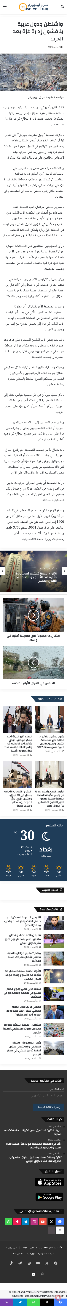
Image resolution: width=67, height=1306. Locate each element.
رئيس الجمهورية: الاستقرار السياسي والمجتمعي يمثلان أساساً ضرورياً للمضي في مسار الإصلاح (24, 1048)
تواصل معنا (18, 1254)
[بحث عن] (62, 8)
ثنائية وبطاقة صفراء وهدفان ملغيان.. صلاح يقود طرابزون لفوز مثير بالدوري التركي (23, 939)
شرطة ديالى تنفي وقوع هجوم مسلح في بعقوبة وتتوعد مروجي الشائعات (35, 577)
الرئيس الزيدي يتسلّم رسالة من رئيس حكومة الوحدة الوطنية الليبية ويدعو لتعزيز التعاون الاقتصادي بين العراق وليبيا (49, 798)
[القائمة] (5, 8)
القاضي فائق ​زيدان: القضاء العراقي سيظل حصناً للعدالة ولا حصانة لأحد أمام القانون (23, 1011)
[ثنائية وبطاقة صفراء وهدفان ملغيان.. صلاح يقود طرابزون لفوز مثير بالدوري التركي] (54, 941)
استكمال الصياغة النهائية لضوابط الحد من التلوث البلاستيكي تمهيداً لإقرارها (22, 1028)
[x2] (60, 1230)
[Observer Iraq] (33, 7)
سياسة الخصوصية (46, 1254)
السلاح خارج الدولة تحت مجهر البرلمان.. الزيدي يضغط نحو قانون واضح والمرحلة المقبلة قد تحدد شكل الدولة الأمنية (18, 743)
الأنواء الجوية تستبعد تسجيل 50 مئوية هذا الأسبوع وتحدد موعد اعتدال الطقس (23, 975)
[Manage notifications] (58, 1298)
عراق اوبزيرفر (11, 1248)
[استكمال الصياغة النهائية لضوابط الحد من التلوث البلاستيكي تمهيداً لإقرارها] (54, 1030)
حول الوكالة (30, 1254)
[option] (33, 571)
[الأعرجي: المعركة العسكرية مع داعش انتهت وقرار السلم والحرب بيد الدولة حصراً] (54, 923)
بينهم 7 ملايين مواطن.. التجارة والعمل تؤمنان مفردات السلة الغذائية (24, 957)
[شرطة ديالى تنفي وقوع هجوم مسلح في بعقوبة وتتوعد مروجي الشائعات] (54, 994)
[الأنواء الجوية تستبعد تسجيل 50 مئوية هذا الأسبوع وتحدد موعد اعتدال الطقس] (54, 976)
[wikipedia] (51, 1230)
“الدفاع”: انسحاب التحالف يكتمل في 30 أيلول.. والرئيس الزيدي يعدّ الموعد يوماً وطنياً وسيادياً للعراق (18, 798)
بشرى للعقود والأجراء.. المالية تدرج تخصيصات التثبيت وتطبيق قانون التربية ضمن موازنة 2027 (50, 742)
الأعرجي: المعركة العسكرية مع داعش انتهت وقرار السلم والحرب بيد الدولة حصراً (22, 921)
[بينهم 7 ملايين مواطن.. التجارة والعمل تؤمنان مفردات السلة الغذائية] (54, 959)
